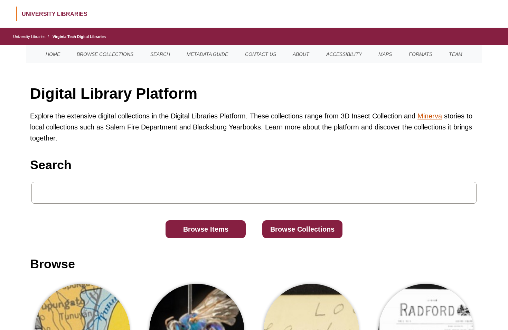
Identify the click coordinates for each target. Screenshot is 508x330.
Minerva (429, 116)
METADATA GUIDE (207, 54)
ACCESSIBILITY (344, 54)
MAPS (385, 54)
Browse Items (205, 229)
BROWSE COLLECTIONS (105, 54)
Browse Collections (302, 229)
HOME (53, 54)
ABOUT (301, 54)
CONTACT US (260, 54)
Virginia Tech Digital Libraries (79, 37)
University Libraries (29, 37)
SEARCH (160, 54)
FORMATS (420, 54)
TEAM (455, 54)
